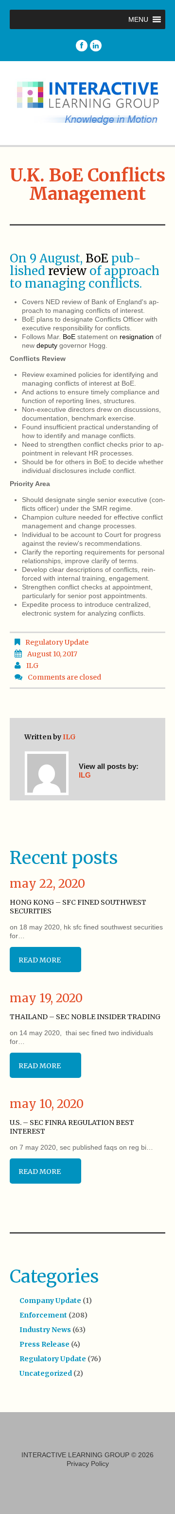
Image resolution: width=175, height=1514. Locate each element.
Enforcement (43, 1315)
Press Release (44, 1344)
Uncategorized (45, 1373)
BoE (97, 258)
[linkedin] (96, 45)
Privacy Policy (88, 1463)
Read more (39, 960)
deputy (46, 345)
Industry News (45, 1329)
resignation (137, 337)
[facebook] (82, 45)
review (67, 270)
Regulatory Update (56, 642)
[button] (138, 19)
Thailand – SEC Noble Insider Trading (85, 1016)
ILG (32, 665)
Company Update (50, 1300)
